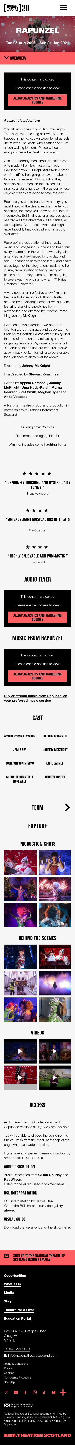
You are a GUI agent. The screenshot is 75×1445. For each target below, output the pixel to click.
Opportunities (15, 1275)
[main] (37, 629)
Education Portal (17, 1318)
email (8, 1158)
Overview (18, 58)
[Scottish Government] (37, 1406)
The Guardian (37, 530)
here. (61, 1184)
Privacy (8, 1368)
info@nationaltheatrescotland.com (30, 1355)
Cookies (9, 1373)
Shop (8, 1301)
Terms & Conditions (16, 1363)
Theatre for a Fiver (19, 1310)
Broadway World (37, 493)
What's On (12, 1284)
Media (9, 1292)
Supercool (10, 1424)
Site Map (9, 1382)
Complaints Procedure (17, 1377)
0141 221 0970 (17, 1349)
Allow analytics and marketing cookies (37, 100)
